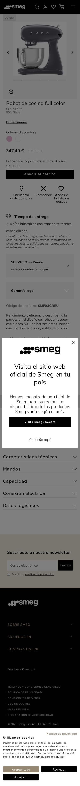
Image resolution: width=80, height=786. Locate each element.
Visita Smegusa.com (40, 422)
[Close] (73, 342)
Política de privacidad (62, 733)
